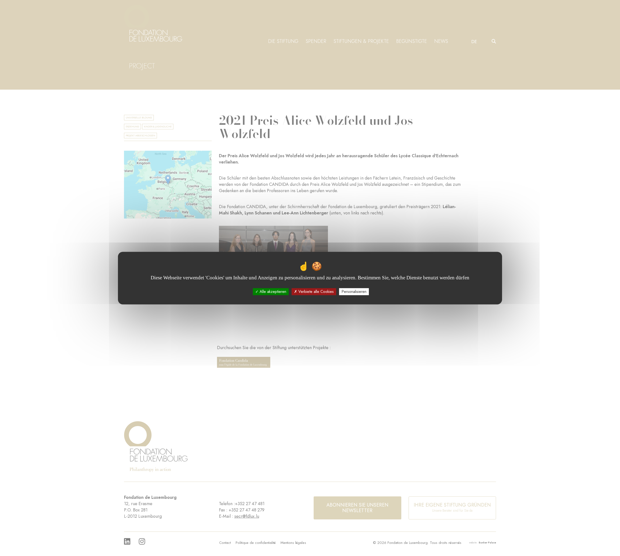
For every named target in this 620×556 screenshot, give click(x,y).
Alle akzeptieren (272, 291)
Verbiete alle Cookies (315, 291)
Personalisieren (353, 291)
